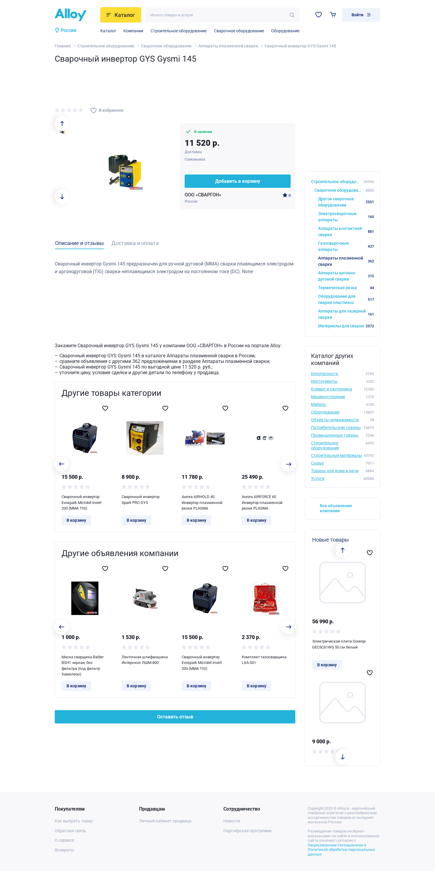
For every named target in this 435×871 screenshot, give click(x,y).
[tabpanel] (175, 267)
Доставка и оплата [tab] (135, 243)
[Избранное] (318, 14)
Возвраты (64, 850)
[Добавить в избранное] (105, 408)
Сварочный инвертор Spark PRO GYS (141, 499)
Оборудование (285, 30)
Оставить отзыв (175, 717)
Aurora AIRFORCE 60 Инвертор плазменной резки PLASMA (262, 502)
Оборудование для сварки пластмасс (346, 299)
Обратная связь (70, 830)
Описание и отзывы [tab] (79, 243)
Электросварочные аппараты (346, 216)
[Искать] (292, 15)
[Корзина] (333, 14)
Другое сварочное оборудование (346, 201)
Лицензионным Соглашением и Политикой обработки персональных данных (341, 849)
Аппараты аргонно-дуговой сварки (346, 275)
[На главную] (76, 15)
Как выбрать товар (74, 821)
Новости (231, 821)
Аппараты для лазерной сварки (346, 314)
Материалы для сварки (346, 326)
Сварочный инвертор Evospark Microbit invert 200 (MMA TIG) (82, 502)
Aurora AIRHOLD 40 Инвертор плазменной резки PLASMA (202, 502)
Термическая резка (346, 287)
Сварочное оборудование (239, 30)
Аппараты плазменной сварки (228, 46)
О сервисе (64, 840)
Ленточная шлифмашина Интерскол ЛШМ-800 (145, 660)
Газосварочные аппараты (346, 246)
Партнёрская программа (247, 830)
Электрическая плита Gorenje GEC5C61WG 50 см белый (339, 644)
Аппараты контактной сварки (346, 231)
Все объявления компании (336, 508)
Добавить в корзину (237, 181)
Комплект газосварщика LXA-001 (264, 660)
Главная (63, 46)
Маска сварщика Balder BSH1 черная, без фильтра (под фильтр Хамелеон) (83, 666)
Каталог (108, 30)
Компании (133, 30)
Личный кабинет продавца (165, 821)
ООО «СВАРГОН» (203, 195)
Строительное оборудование (179, 30)
